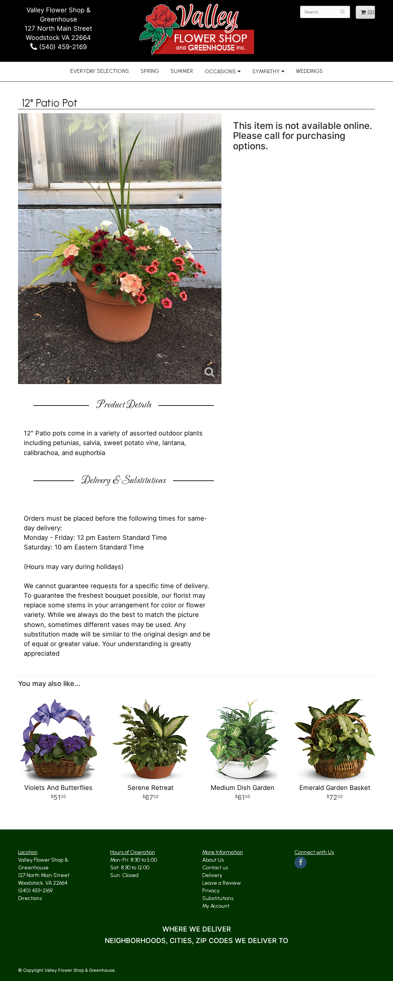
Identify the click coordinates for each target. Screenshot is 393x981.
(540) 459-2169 (62, 47)
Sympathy (266, 71)
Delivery (212, 875)
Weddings (309, 71)
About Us (213, 860)
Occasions (220, 71)
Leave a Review (221, 883)
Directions (30, 898)
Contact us (215, 867)
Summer (181, 71)
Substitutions (217, 898)
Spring (149, 71)
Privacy (211, 890)
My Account (216, 906)
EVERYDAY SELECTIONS (99, 71)
